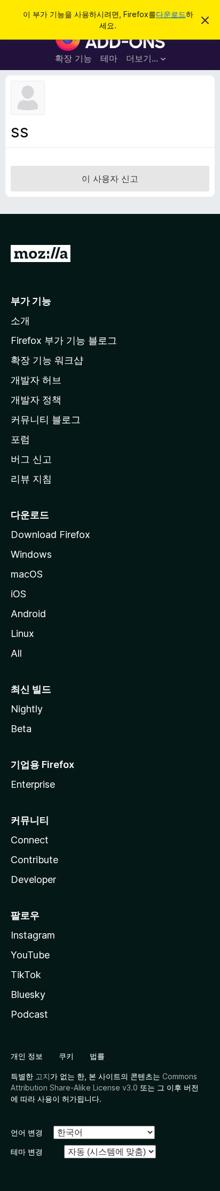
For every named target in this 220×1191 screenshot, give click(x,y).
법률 (97, 1056)
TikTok (26, 974)
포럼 (20, 439)
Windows (31, 554)
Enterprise (33, 784)
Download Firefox (50, 534)
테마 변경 (27, 1151)
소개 (20, 320)
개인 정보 (27, 1056)
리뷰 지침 (31, 479)
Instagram (33, 935)
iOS (18, 594)
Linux (22, 633)
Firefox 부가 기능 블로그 (64, 340)
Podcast (29, 1014)
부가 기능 (31, 300)
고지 (42, 1076)
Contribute (34, 859)
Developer (33, 879)
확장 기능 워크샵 (47, 360)
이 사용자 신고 (110, 178)
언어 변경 (27, 1132)
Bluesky (28, 994)
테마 (108, 58)
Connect (30, 840)
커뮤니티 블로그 (46, 419)
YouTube (30, 955)
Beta (21, 728)
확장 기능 (73, 58)
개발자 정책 (36, 399)
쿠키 (66, 1056)
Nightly (27, 708)
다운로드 (171, 14)
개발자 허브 (36, 380)
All (16, 653)
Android (28, 613)
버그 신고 (31, 459)
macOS (27, 574)
